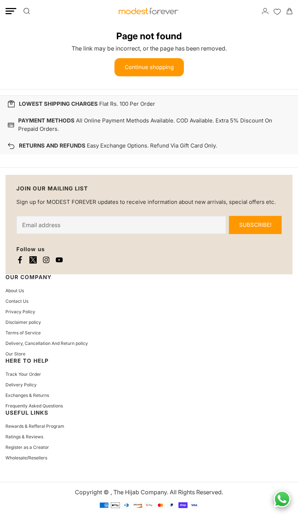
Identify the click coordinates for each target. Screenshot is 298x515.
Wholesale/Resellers (26, 457)
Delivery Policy (21, 384)
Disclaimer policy (23, 322)
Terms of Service (23, 332)
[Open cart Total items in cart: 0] (289, 11)
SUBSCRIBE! (255, 224)
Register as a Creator (27, 447)
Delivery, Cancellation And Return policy (46, 343)
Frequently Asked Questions (34, 406)
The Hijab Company (140, 492)
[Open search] (27, 11)
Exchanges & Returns (27, 395)
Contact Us (16, 301)
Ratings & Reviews (24, 436)
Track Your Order (23, 374)
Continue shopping (149, 67)
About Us (14, 290)
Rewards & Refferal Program (34, 426)
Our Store (15, 354)
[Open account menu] (265, 11)
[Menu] (10, 11)
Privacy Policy (20, 311)
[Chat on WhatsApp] (282, 499)
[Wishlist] (277, 11)
